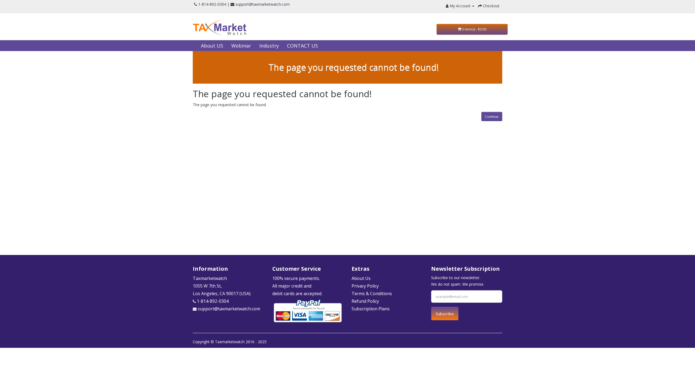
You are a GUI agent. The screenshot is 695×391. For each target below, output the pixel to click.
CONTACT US (302, 45)
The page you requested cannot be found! (353, 67)
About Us (361, 278)
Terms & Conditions (372, 294)
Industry (269, 45)
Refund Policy (365, 301)
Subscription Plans (371, 309)
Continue (492, 116)
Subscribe (445, 313)
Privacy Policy (365, 286)
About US (212, 45)
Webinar (241, 45)
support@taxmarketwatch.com (262, 4)
